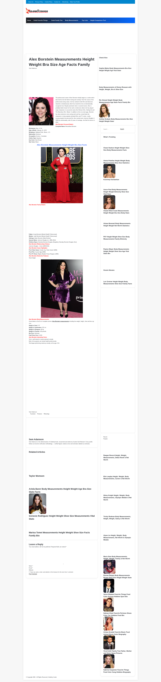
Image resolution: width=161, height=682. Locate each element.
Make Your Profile (75, 2)
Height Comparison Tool (98, 20)
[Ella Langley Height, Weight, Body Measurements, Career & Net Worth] (113, 474)
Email (31, 568)
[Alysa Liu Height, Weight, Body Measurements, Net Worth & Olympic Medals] (113, 533)
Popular (105, 439)
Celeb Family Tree (57, 20)
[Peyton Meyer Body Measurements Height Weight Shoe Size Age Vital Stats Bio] (108, 247)
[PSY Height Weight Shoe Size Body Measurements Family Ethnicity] (109, 234)
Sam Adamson (33, 68)
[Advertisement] (80, 38)
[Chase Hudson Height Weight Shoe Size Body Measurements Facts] (109, 145)
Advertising (65, 2)
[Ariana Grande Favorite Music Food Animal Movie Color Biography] (108, 630)
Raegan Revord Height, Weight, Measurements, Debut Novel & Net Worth (116, 457)
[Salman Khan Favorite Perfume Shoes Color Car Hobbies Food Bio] (108, 611)
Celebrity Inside (52, 677)
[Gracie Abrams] (113, 268)
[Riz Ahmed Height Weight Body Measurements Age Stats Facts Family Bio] (105, 98)
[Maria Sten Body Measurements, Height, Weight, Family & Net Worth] (113, 554)
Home (29, 20)
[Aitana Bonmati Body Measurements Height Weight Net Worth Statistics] (109, 221)
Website (31, 570)
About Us (30, 2)
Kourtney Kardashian (111, 179)
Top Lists (85, 20)
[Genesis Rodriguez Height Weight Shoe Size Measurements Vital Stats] (37, 513)
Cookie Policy (48, 2)
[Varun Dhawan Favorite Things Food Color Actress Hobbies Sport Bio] (108, 592)
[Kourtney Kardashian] (109, 177)
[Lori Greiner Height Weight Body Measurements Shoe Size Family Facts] (109, 279)
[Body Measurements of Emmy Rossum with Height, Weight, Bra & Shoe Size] (109, 85)
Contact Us (57, 2)
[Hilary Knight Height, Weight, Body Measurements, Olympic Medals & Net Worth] (113, 493)
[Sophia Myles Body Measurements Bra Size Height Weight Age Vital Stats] (105, 66)
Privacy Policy (39, 2)
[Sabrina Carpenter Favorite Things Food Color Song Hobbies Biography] (108, 668)
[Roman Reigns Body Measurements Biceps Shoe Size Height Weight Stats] (109, 573)
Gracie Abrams (108, 270)
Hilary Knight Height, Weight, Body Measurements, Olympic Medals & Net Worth (117, 497)
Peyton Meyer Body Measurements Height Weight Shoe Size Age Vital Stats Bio (116, 251)
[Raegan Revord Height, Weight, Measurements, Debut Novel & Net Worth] (113, 453)
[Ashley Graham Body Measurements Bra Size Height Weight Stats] (104, 117)
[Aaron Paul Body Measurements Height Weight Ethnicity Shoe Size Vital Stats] (108, 187)
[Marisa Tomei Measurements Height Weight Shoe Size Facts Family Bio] (38, 530)
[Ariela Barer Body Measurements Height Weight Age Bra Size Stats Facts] (37, 486)
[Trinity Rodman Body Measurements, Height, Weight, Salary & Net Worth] (113, 514)
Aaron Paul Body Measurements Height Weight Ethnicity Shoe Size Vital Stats (116, 192)
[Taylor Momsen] (47, 473)
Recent (105, 437)
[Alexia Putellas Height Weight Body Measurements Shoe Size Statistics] (109, 158)
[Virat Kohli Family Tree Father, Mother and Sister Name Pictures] (109, 649)
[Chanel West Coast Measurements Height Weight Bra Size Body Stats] (109, 208)
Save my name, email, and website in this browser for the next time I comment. (51, 572)
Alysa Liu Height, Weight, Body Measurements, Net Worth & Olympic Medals (117, 537)
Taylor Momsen (36, 476)
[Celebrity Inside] (37, 11)
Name (31, 566)
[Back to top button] (23, 679)
